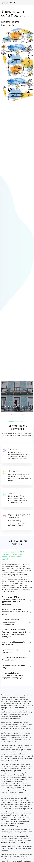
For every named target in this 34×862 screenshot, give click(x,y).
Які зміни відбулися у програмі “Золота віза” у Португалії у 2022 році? (12, 675)
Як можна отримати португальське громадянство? (10, 622)
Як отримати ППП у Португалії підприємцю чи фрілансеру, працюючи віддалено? (13, 600)
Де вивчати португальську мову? (13, 666)
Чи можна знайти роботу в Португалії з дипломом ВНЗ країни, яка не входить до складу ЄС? (14, 633)
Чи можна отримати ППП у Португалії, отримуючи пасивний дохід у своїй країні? (13, 555)
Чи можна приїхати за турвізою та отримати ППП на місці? (15, 611)
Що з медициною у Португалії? (10, 651)
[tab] (17, 555)
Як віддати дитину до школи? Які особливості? (15, 659)
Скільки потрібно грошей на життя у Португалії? (14, 643)
